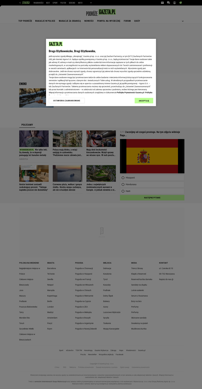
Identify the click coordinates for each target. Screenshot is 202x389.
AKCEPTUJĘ (144, 101)
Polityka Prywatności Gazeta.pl (130, 92)
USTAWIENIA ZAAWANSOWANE (66, 101)
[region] (101, 72)
